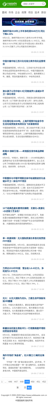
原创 (43, 12)
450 (32, 382)
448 (21, 382)
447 (16, 382)
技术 (37, 12)
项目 (30, 12)
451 (38, 382)
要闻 (4, 12)
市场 (11, 12)
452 (44, 382)
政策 (24, 12)
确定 (29, 388)
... (5, 382)
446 (10, 382)
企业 (17, 12)
